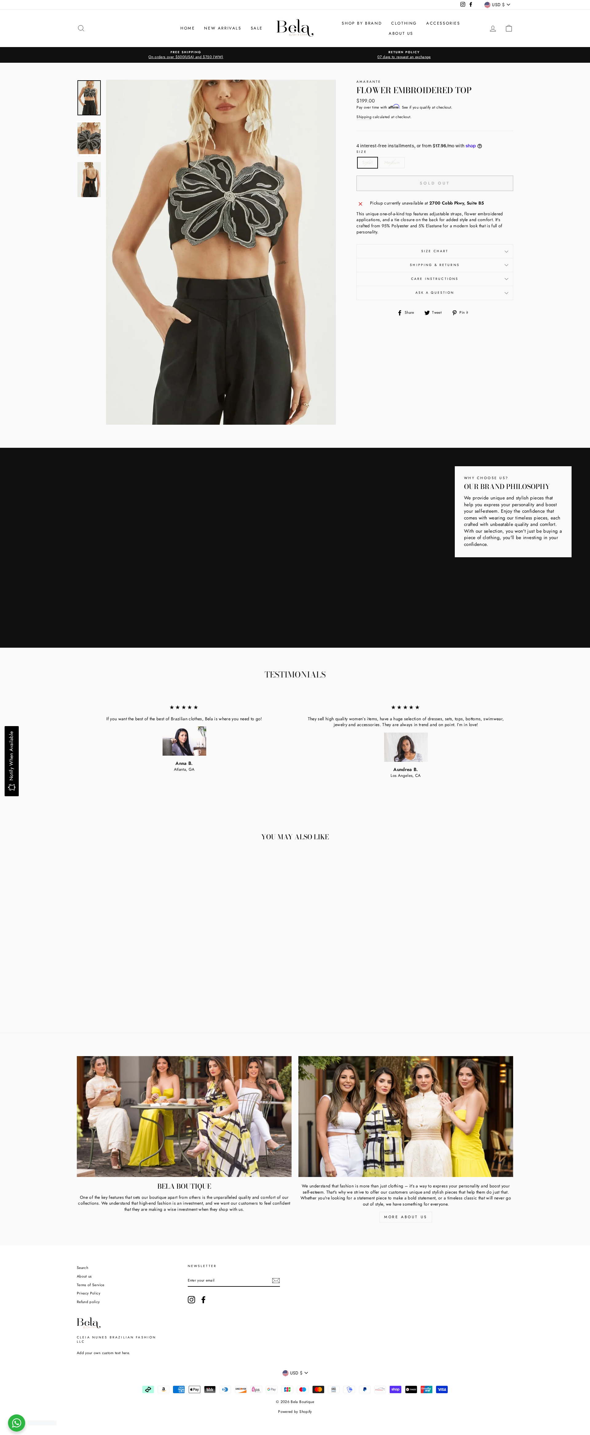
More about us (405, 1217)
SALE (257, 28)
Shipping (364, 116)
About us (84, 1276)
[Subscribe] (276, 1280)
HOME (187, 28)
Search (82, 1267)
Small (367, 162)
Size (361, 152)
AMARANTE (368, 81)
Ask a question (434, 292)
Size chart (435, 251)
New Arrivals (222, 28)
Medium (392, 162)
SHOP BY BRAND (362, 23)
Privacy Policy (88, 1293)
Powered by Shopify (295, 1411)
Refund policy (88, 1301)
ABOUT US (401, 33)
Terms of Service (90, 1284)
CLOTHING (404, 23)
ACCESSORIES (443, 23)
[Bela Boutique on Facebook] (203, 1299)
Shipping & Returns (435, 265)
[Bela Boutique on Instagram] (191, 1299)
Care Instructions (435, 278)
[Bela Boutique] (184, 1116)
